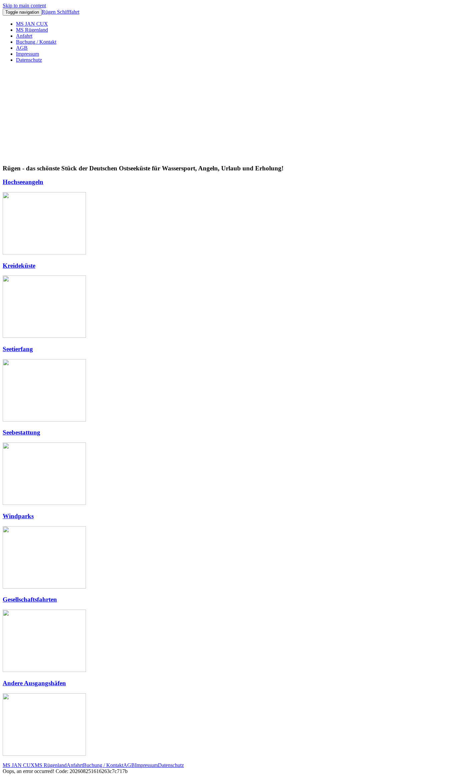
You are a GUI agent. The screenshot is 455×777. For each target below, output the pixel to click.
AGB (22, 48)
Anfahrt (24, 36)
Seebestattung (21, 432)
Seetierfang (18, 348)
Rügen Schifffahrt (60, 12)
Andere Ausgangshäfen (34, 683)
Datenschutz (29, 60)
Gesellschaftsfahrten (30, 599)
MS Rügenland (32, 30)
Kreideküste (19, 265)
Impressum (27, 54)
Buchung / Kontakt (36, 42)
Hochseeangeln (23, 181)
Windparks (18, 516)
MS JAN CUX (32, 24)
